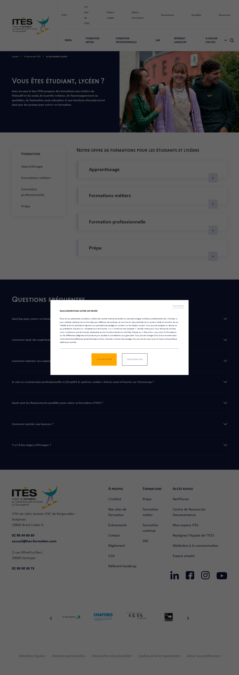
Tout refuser (178, 306)
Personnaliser (135, 359)
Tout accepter (104, 359)
